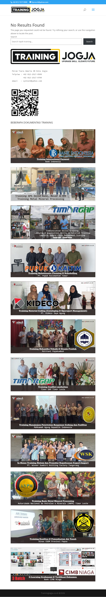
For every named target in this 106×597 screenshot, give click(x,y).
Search (14, 36)
